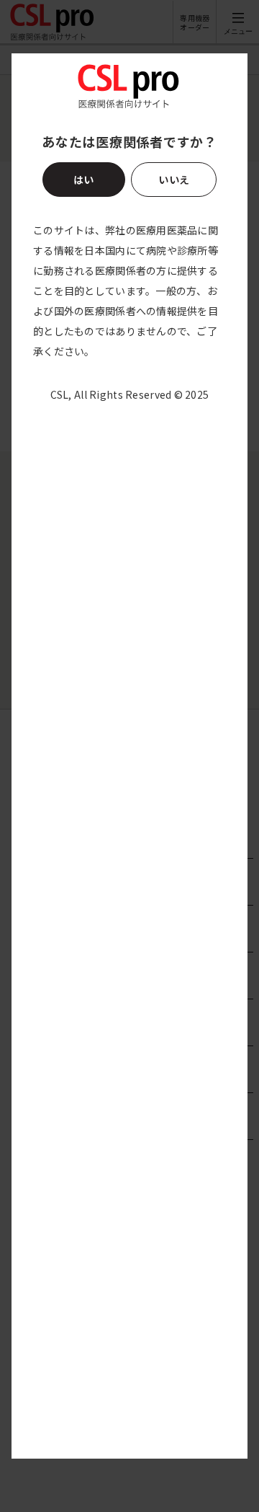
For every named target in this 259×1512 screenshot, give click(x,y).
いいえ (173, 179)
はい (84, 179)
